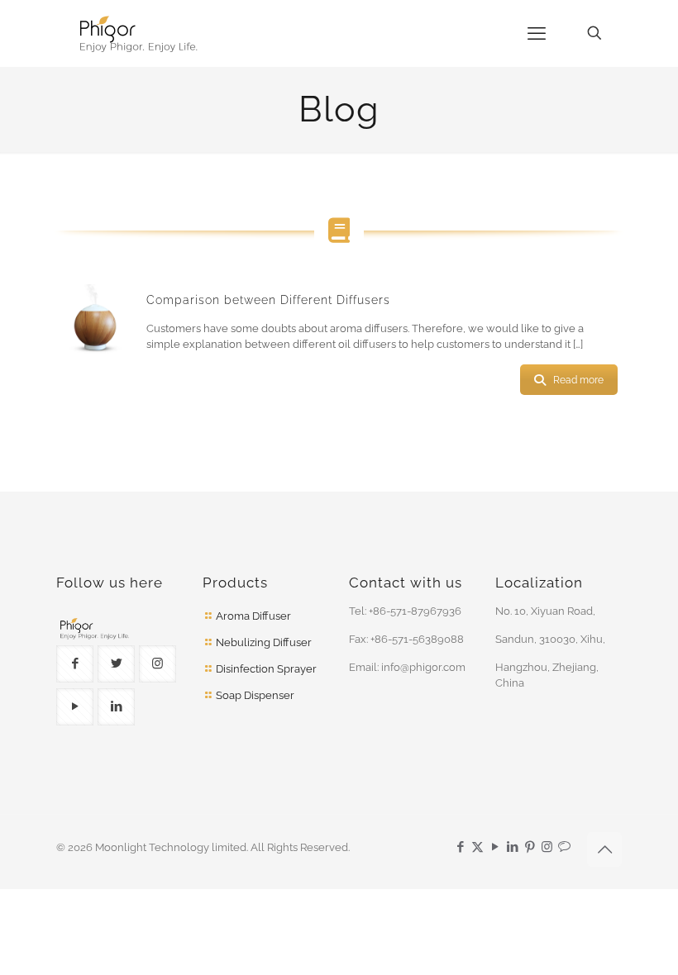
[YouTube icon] (495, 846)
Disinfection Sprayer (266, 669)
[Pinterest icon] (529, 846)
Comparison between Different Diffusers (268, 300)
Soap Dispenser (255, 695)
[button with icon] (74, 663)
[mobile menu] (537, 33)
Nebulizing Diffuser (264, 642)
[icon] (564, 846)
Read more (578, 380)
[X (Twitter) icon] (477, 846)
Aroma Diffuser (253, 616)
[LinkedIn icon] (512, 846)
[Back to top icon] (604, 849)
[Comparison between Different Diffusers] (95, 327)
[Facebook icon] (460, 846)
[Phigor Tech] (181, 33)
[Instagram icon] (547, 846)
